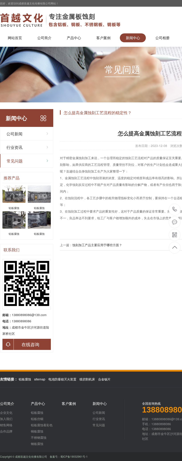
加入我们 (6, 418)
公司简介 (44, 37)
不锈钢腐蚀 (38, 437)
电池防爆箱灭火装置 (62, 379)
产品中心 (74, 37)
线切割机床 (87, 379)
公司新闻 (14, 133)
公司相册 (162, 37)
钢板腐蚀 (37, 443)
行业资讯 (14, 147)
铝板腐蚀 (25, 379)
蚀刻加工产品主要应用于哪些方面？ (97, 245)
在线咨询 (30, 344)
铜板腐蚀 (37, 431)
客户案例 (103, 37)
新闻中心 (133, 37)
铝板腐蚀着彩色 (42, 424)
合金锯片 (104, 379)
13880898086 (175, 209)
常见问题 (15, 161)
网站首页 (15, 37)
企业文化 (6, 412)
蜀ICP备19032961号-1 (74, 456)
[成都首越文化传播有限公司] (62, 20)
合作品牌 (6, 431)
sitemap (39, 379)
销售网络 (6, 424)
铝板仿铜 (37, 418)
